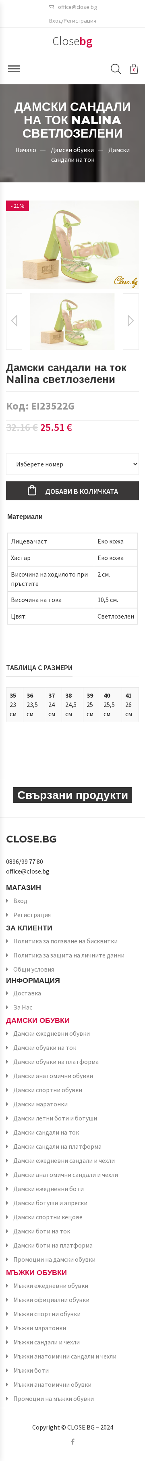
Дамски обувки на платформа (56, 1062)
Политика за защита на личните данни (68, 955)
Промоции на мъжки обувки (53, 1398)
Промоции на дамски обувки (54, 1259)
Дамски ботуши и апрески (50, 1203)
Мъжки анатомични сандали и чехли (64, 1356)
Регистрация (32, 915)
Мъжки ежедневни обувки (50, 1285)
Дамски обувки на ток (44, 1047)
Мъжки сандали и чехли (46, 1342)
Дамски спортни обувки (47, 1090)
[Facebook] (73, 1442)
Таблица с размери (39, 667)
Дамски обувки (72, 149)
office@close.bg (77, 6)
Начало (25, 149)
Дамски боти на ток (41, 1231)
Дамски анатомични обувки (53, 1076)
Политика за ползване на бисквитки (65, 941)
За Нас (22, 1007)
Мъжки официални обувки (51, 1300)
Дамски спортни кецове (48, 1217)
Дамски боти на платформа (53, 1245)
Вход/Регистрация (72, 20)
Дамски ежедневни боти (48, 1189)
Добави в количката (81, 491)
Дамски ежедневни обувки (51, 1033)
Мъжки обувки (36, 1272)
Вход (20, 901)
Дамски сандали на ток (46, 1132)
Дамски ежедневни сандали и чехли (64, 1160)
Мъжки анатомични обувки (52, 1384)
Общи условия (33, 969)
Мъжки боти (31, 1370)
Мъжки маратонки (39, 1328)
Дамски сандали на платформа (57, 1146)
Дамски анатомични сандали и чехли (65, 1174)
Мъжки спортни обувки (47, 1314)
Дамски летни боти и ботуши (55, 1118)
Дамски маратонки (40, 1104)
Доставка (27, 993)
